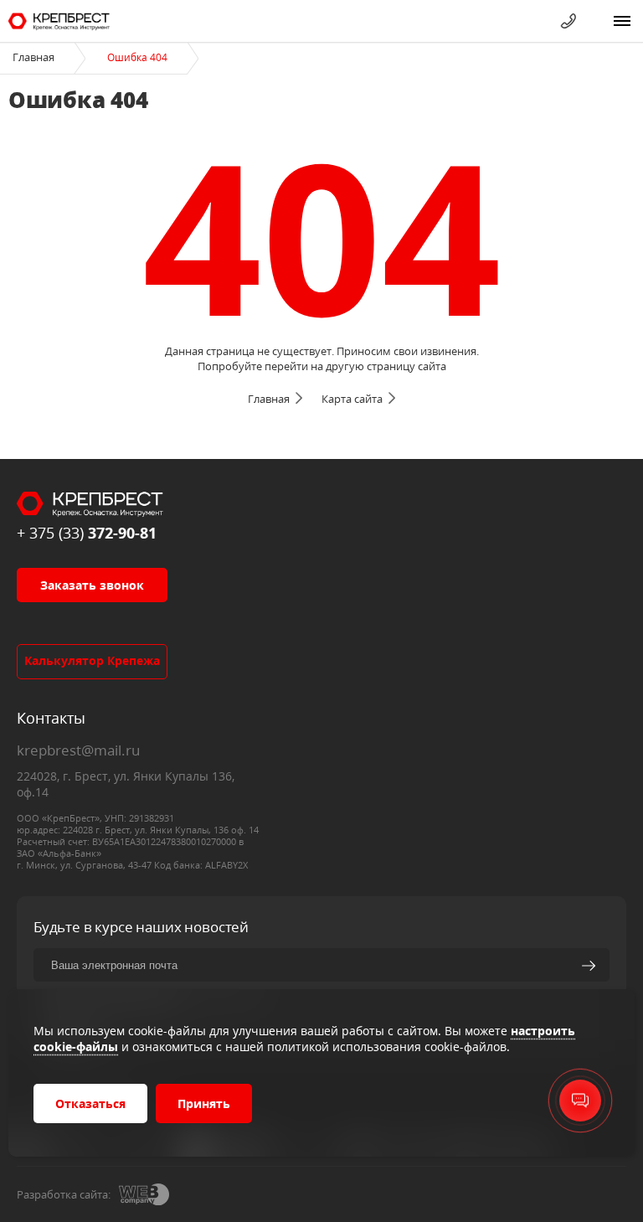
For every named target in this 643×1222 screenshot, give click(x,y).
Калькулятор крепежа (92, 660)
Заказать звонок (92, 585)
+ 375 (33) (87, 533)
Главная (33, 56)
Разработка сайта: (64, 1194)
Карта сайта (352, 398)
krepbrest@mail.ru (78, 750)
